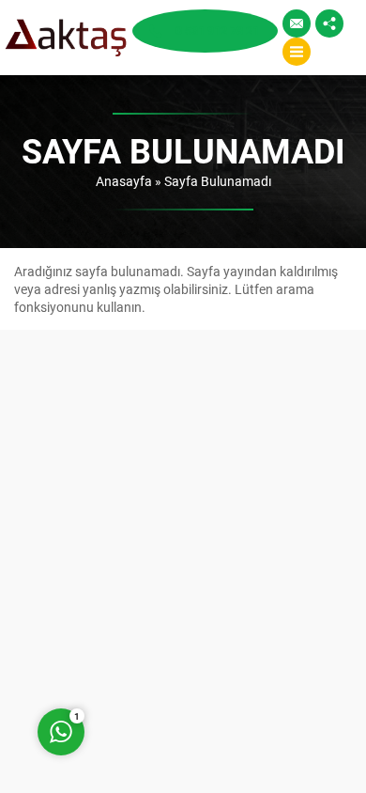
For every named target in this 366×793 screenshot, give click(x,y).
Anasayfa (124, 181)
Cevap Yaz (178, 656)
